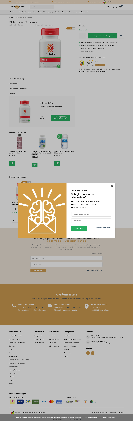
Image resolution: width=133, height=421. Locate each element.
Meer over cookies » (109, 417)
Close (112, 186)
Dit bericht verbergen (91, 417)
